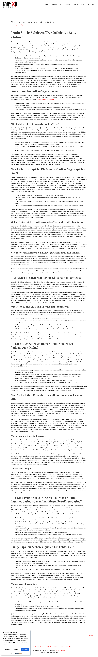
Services (76, 4)
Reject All (16, 649)
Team (60, 4)
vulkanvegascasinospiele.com (46, 99)
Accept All (25, 649)
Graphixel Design (60, 650)
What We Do (68, 4)
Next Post (91, 635)
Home (46, 4)
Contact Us (91, 4)
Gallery (83, 4)
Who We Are (53, 4)
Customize (7, 649)
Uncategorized (16, 25)
